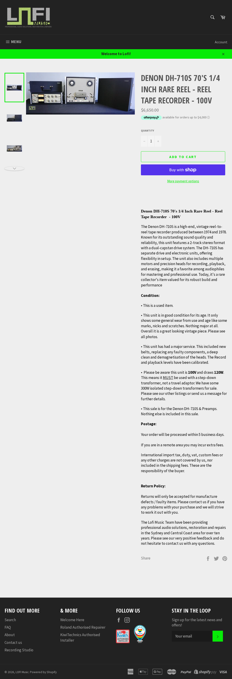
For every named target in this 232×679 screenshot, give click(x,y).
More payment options (183, 181)
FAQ (8, 627)
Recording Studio (19, 649)
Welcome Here (72, 619)
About (10, 634)
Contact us (13, 642)
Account (221, 42)
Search (10, 619)
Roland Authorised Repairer (82, 627)
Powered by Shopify (43, 672)
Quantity (147, 130)
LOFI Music (22, 672)
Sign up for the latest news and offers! (197, 622)
